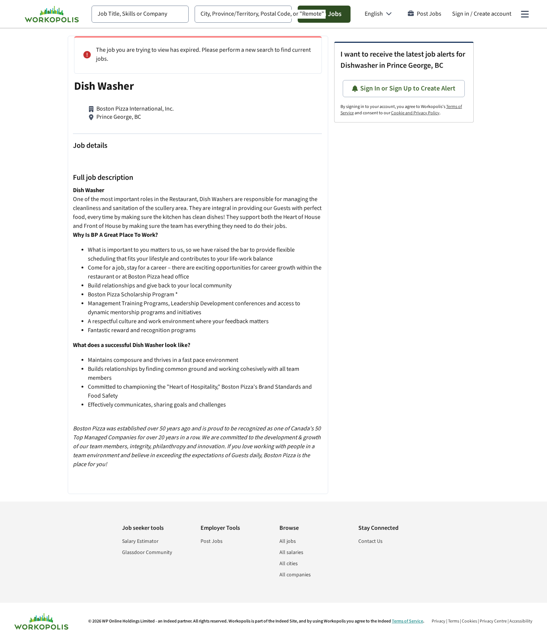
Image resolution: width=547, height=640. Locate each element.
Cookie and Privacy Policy (415, 113)
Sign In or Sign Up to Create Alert (407, 88)
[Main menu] (524, 14)
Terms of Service (407, 621)
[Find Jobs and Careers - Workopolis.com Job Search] (52, 14)
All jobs (287, 541)
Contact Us (370, 541)
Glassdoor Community (147, 552)
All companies (295, 574)
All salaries (291, 552)
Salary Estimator (140, 541)
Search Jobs (324, 14)
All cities (288, 563)
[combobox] (140, 14)
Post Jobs (429, 14)
